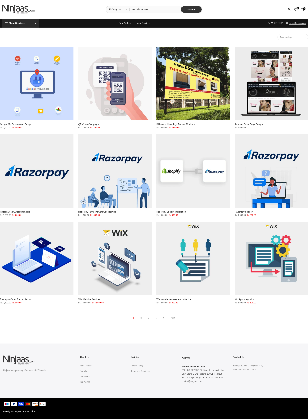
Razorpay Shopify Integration (171, 211)
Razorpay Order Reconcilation (15, 299)
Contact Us (85, 376)
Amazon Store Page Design (249, 124)
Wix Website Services (89, 299)
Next (173, 318)
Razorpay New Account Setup (15, 211)
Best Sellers (125, 23)
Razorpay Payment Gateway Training (97, 211)
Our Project (85, 382)
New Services (143, 23)
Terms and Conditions (140, 371)
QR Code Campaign (88, 124)
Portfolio (83, 371)
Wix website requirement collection (174, 299)
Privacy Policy (137, 365)
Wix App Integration (244, 299)
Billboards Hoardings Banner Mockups (175, 124)
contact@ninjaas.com (297, 23)
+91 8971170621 (250, 369)
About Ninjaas (86, 365)
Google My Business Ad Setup (15, 124)
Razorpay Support (244, 211)
